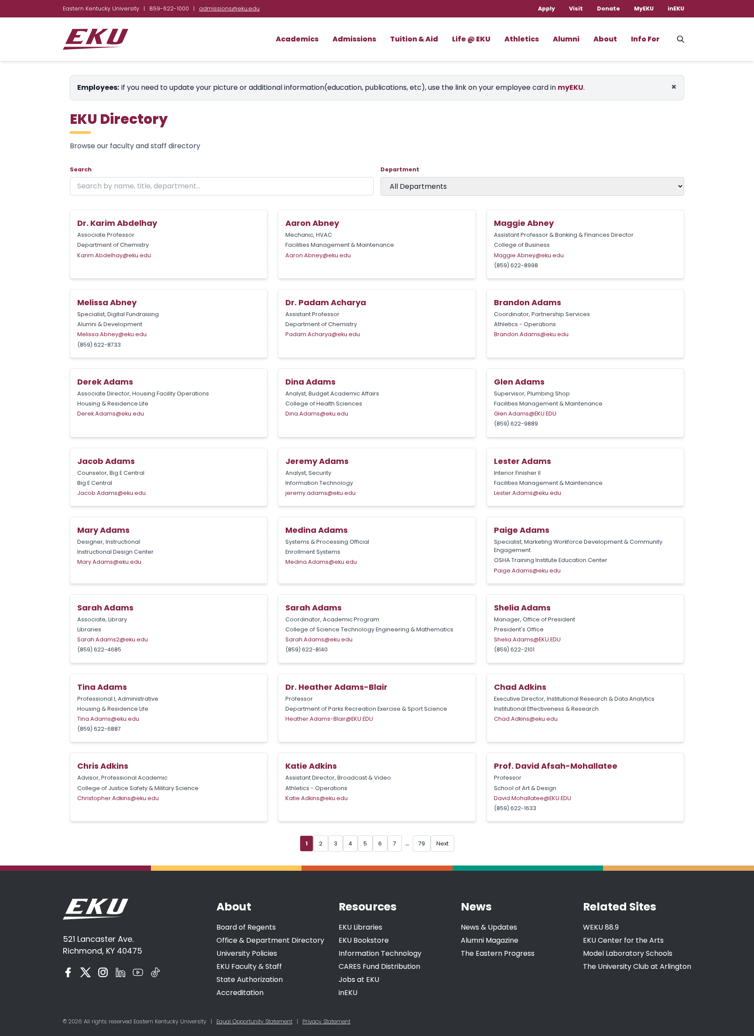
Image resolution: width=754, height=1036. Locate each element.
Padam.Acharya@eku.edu (322, 334)
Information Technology (380, 953)
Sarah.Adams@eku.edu (319, 639)
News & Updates (489, 927)
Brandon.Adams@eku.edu (531, 334)
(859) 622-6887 (99, 729)
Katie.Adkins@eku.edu (316, 798)
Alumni (566, 39)
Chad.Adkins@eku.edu (526, 718)
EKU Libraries (360, 927)
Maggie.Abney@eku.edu (529, 255)
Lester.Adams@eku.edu (527, 493)
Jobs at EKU (359, 980)
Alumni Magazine (489, 940)
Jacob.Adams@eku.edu (111, 493)
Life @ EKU (471, 39)
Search (81, 169)
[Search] (680, 39)
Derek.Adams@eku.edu (110, 413)
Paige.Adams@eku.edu (527, 570)
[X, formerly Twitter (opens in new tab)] (85, 972)
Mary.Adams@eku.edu (109, 562)
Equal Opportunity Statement (254, 1021)
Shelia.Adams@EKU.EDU (527, 639)
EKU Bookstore (364, 940)
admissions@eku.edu (229, 8)
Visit (576, 8)
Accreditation (240, 993)
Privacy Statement (326, 1021)
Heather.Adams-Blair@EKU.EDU (329, 718)
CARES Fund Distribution (379, 966)
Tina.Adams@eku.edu (108, 718)
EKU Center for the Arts (623, 940)
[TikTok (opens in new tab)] (155, 972)
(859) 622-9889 (516, 423)
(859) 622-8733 (99, 344)
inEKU (676, 8)
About (605, 39)
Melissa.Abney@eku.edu (112, 334)
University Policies (246, 953)
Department (399, 169)
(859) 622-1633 (515, 808)
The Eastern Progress (498, 953)
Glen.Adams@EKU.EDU (525, 413)
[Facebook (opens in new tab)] (68, 972)
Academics (297, 39)
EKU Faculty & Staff (249, 966)
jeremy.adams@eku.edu (320, 493)
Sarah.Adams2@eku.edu (112, 639)
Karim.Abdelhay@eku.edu (114, 255)
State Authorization (249, 980)
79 (421, 843)
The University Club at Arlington (637, 966)
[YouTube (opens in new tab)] (138, 972)
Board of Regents (246, 927)
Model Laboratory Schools (627, 953)
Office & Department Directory (270, 940)
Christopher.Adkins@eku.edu (118, 798)
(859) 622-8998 (516, 265)
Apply (546, 8)
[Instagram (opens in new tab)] (103, 972)
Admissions (354, 39)
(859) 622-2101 (514, 649)
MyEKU (644, 8)
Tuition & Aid (414, 39)
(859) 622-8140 (306, 649)
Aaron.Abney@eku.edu (318, 255)
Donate (608, 8)
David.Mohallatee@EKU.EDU (532, 798)
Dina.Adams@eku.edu (316, 413)
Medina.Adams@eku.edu (321, 562)
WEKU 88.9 (601, 927)
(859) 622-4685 (99, 649)
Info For (645, 39)
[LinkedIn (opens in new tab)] (120, 972)
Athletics (521, 39)
